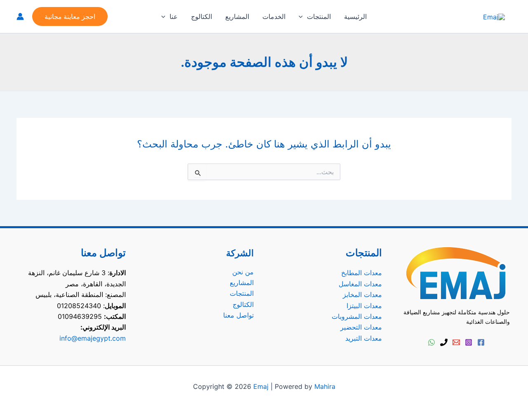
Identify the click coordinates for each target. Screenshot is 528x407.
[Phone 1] (444, 342)
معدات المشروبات (357, 316)
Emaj (261, 386)
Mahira (324, 386)
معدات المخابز (362, 294)
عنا (174, 16)
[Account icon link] (20, 16)
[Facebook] (481, 342)
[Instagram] (468, 342)
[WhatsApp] (431, 342)
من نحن (243, 272)
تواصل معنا (238, 315)
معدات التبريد (363, 338)
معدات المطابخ (361, 273)
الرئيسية (355, 16)
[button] (303, 16)
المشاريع (237, 16)
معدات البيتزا (364, 306)
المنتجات (319, 16)
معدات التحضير (361, 327)
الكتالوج (201, 16)
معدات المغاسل (360, 284)
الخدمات (273, 16)
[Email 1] (456, 342)
